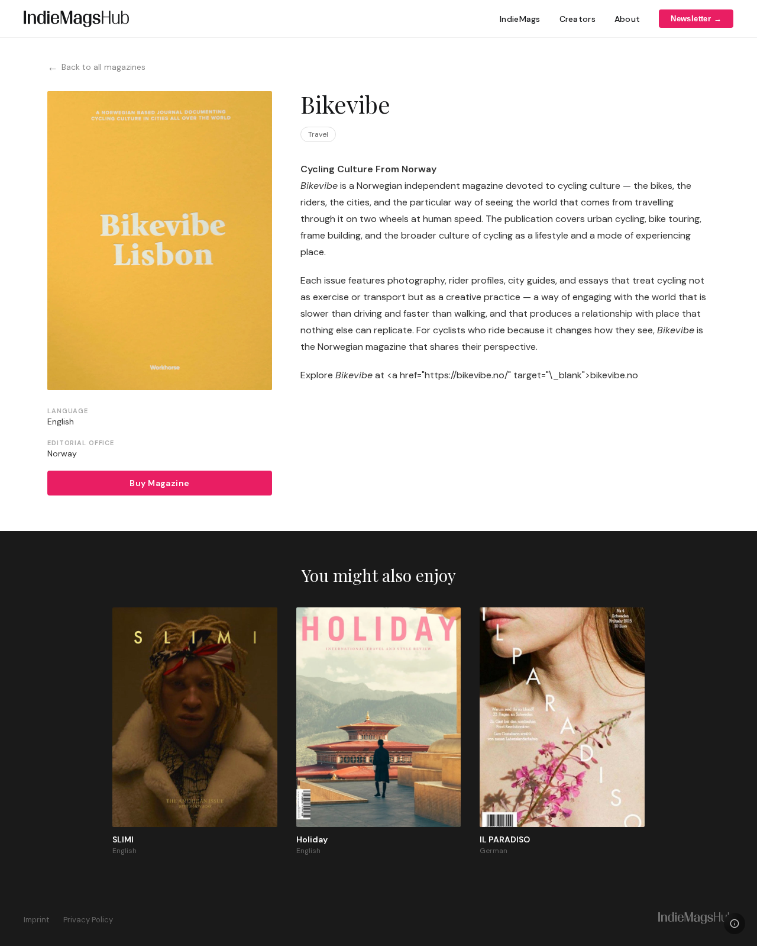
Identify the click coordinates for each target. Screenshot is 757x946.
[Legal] (734, 923)
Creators (577, 19)
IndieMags (520, 19)
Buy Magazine (159, 483)
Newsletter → (696, 18)
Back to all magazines (96, 67)
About (627, 19)
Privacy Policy (88, 920)
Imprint (36, 920)
